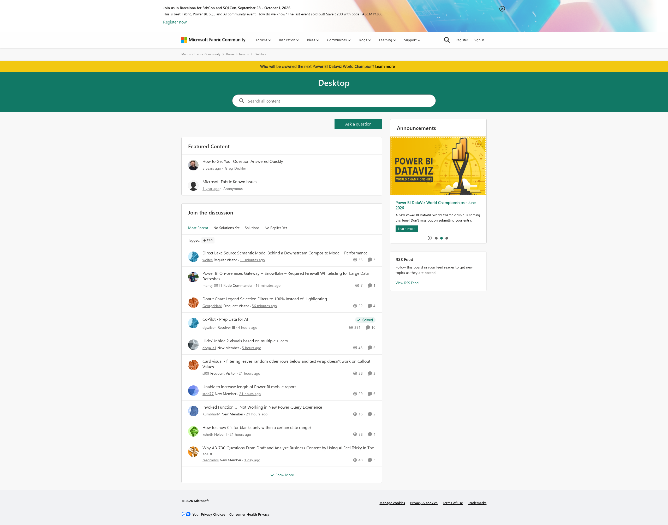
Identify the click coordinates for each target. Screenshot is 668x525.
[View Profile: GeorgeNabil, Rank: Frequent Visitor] (193, 302)
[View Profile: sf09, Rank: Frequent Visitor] (193, 365)
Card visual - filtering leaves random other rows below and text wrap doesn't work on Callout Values (286, 364)
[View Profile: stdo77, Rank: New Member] (193, 390)
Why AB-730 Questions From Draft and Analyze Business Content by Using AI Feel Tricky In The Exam (288, 450)
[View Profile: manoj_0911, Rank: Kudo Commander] (193, 277)
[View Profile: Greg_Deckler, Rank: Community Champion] (193, 165)
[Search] (447, 40)
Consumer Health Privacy (249, 514)
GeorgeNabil (212, 305)
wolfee (207, 259)
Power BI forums (237, 54)
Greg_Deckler (235, 168)
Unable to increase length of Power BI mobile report (249, 386)
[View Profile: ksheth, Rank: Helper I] (193, 431)
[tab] (436, 238)
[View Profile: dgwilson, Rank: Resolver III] (193, 323)
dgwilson (209, 327)
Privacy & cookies (424, 502)
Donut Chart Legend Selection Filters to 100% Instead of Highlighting (264, 298)
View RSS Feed (407, 282)
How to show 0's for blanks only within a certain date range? (256, 427)
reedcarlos (210, 459)
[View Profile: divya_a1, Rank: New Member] (193, 344)
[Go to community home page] (213, 40)
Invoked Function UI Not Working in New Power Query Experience (262, 407)
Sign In (479, 40)
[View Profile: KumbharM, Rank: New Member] (193, 411)
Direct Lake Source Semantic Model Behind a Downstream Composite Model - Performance (284, 252)
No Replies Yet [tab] (276, 227)
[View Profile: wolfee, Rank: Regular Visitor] (193, 257)
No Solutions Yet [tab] (226, 227)
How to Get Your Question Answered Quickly (242, 161)
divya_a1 (209, 347)
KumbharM (211, 413)
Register (462, 40)
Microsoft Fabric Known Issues (229, 181)
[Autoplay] (430, 238)
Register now (175, 22)
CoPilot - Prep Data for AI (225, 319)
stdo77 (208, 393)
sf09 (205, 373)
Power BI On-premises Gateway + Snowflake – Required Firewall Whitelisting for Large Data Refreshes (285, 276)
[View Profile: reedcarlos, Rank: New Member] (193, 451)
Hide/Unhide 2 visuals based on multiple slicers (245, 340)
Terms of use (453, 502)
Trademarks (477, 502)
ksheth (207, 434)
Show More (285, 474)
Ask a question (358, 124)
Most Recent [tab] (198, 227)
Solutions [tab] (252, 227)
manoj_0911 (212, 285)
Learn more (385, 66)
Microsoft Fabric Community (200, 54)
